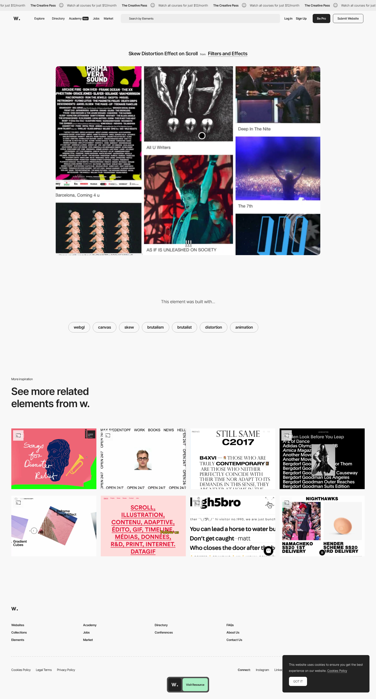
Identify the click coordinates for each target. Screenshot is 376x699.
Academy (78, 18)
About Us (233, 632)
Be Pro (321, 18)
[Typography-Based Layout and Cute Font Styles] (143, 526)
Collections (19, 632)
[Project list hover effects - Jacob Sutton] (322, 458)
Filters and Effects (227, 53)
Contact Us (234, 640)
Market (108, 18)
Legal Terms (44, 670)
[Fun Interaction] (143, 458)
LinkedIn (279, 670)
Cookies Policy (21, 670)
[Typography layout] (232, 458)
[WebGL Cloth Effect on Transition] (53, 458)
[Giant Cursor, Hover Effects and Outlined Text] (322, 526)
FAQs (230, 625)
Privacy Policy (66, 670)
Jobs (96, 18)
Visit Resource (195, 684)
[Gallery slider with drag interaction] (53, 526)
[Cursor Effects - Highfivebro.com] (232, 526)
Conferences (164, 632)
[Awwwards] (16, 18)
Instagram (262, 670)
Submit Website (348, 18)
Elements (17, 640)
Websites (17, 625)
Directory (58, 18)
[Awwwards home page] (174, 684)
